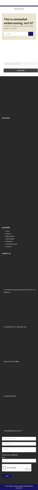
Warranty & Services (11, 244)
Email (20, 61)
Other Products (10, 239)
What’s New (9, 241)
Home (7, 231)
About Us (8, 234)
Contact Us (9, 246)
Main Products (10, 236)
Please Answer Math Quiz (10, 455)
